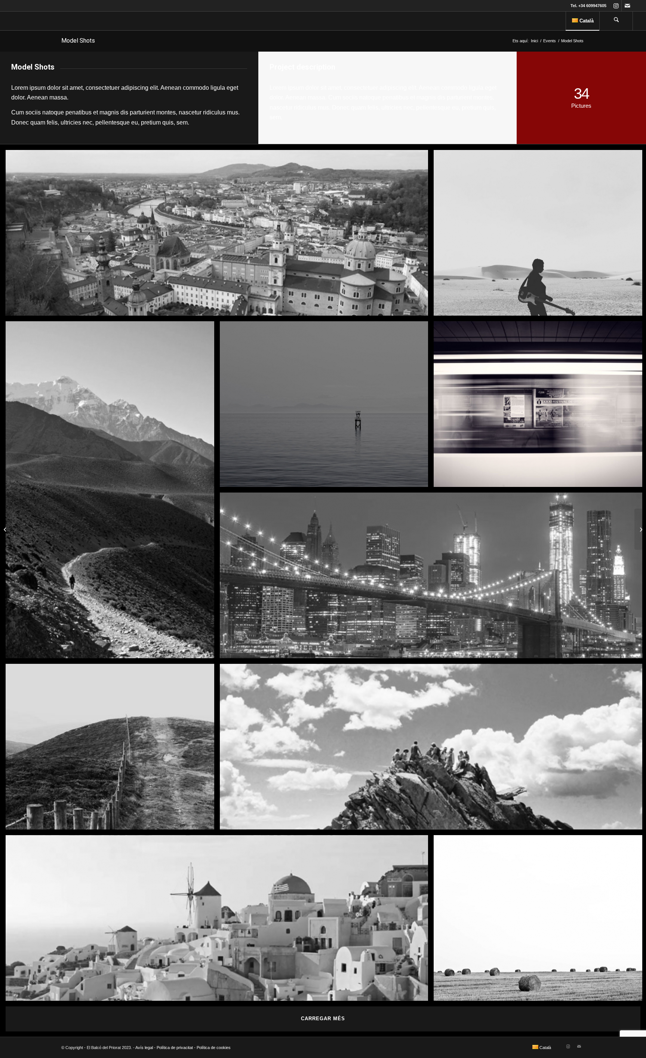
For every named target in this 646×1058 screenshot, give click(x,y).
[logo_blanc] (19, 21)
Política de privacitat (175, 1047)
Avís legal (144, 1047)
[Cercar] (616, 21)
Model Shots (78, 40)
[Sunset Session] (640, 529)
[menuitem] (582, 21)
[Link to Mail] (627, 5)
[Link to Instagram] (615, 5)
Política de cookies (214, 1047)
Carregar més (323, 1018)
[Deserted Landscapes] (6, 529)
